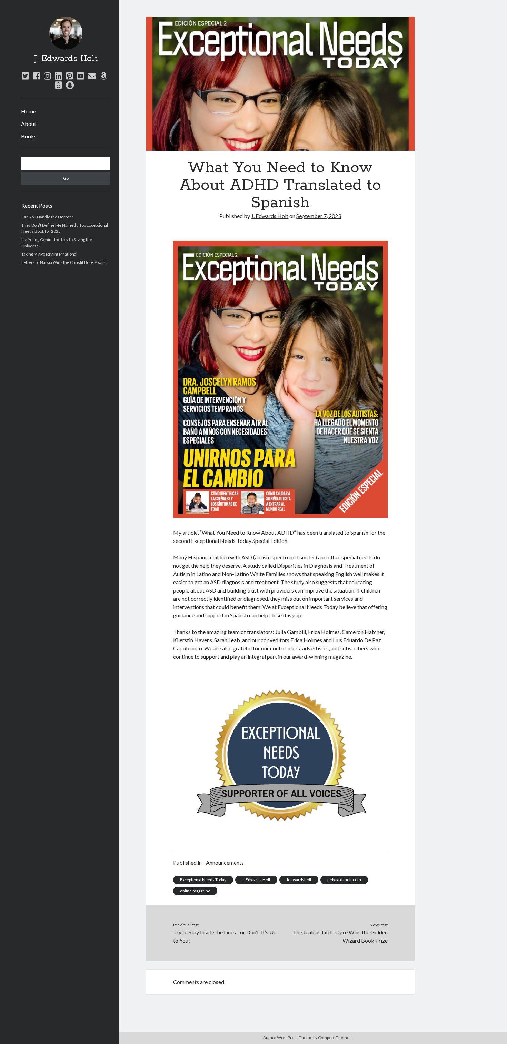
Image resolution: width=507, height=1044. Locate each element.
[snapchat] (70, 85)
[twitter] (25, 76)
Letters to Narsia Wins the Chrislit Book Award (64, 262)
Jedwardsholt (298, 879)
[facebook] (36, 76)
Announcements (225, 862)
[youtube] (80, 76)
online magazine (195, 890)
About (28, 123)
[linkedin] (58, 76)
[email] (92, 76)
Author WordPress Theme (287, 1037)
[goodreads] (58, 85)
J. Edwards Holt (66, 58)
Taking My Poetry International (49, 254)
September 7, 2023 (318, 215)
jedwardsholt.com (344, 879)
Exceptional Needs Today (203, 879)
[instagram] (47, 76)
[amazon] (103, 76)
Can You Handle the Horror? (47, 216)
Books (29, 136)
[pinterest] (69, 76)
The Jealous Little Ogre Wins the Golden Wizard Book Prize (340, 936)
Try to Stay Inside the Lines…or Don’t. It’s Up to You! (225, 936)
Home (28, 111)
